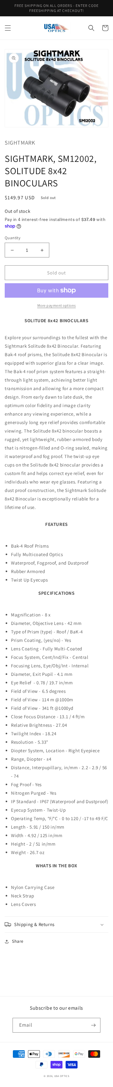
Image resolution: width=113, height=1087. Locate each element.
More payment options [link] (56, 305)
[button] (8, 28)
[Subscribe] (93, 1025)
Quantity (12, 237)
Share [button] (18, 941)
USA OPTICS (61, 1076)
